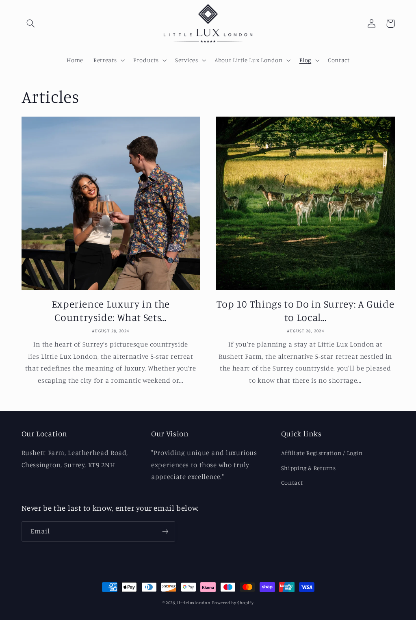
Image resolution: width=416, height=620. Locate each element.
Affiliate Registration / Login (322, 452)
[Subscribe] (165, 531)
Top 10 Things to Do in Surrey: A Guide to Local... (305, 310)
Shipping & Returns (308, 467)
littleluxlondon (193, 602)
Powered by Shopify (233, 602)
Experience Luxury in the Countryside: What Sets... (111, 310)
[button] (31, 23)
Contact (292, 482)
